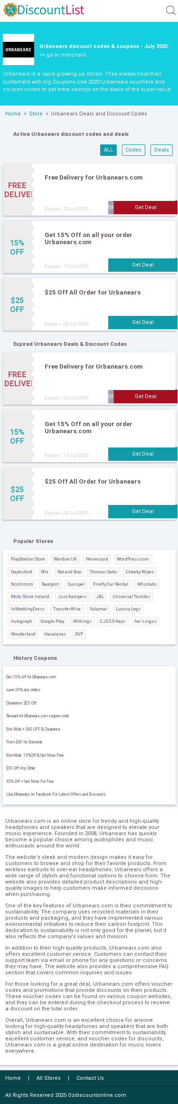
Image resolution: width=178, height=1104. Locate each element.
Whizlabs (147, 584)
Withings (82, 621)
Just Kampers (72, 596)
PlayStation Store (28, 559)
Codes (133, 150)
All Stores (49, 1078)
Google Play (52, 621)
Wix (44, 571)
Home (13, 114)
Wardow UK (65, 559)
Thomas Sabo (103, 571)
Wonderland (23, 634)
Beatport (50, 584)
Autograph (21, 621)
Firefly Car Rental (110, 584)
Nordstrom (22, 584)
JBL (100, 596)
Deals (161, 150)
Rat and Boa (69, 571)
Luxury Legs (128, 608)
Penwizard (97, 559)
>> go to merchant (62, 55)
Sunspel (76, 584)
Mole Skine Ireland (30, 596)
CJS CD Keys (112, 621)
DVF (79, 634)
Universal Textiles (131, 596)
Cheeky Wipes (140, 571)
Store (36, 114)
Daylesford (21, 571)
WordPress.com (133, 559)
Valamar (98, 608)
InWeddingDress (28, 608)
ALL (108, 150)
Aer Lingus (145, 621)
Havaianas (55, 634)
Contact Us (90, 1078)
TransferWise (67, 608)
